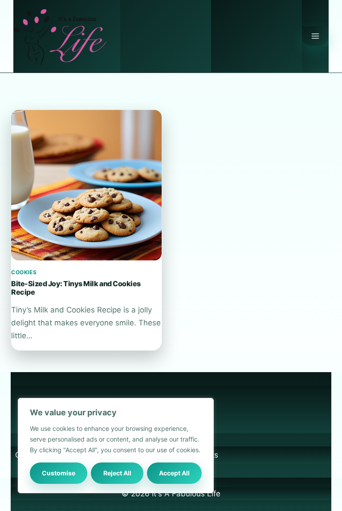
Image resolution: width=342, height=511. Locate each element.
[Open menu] (315, 36)
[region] (116, 445)
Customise (58, 473)
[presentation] (86, 185)
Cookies (24, 272)
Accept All (174, 473)
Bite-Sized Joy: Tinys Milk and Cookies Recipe (76, 287)
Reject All (117, 473)
